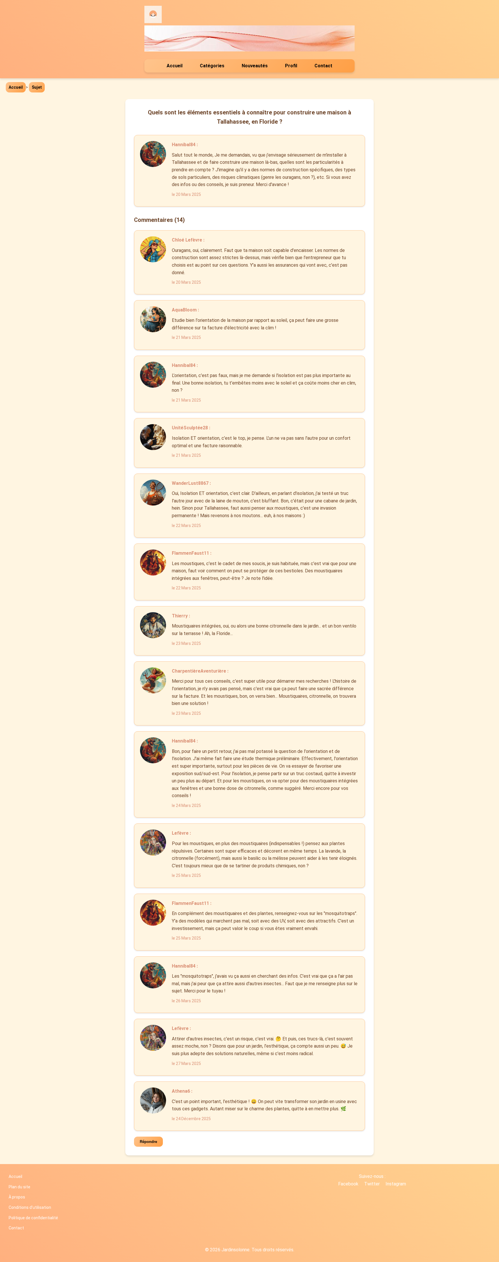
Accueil (175, 65)
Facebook (348, 1184)
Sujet (37, 87)
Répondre (148, 1141)
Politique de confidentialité (33, 1217)
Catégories (212, 65)
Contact (323, 65)
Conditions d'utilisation (30, 1207)
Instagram (396, 1184)
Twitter (372, 1184)
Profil (291, 65)
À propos (17, 1197)
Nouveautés (255, 65)
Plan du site (19, 1187)
